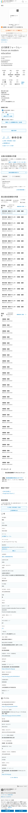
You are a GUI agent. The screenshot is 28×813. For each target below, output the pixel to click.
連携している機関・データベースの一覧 (17, 162)
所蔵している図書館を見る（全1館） (14, 122)
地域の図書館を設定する (14, 172)
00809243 (4, 549)
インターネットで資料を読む (7, 794)
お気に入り (4, 138)
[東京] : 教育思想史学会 (7, 556)
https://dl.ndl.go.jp (6, 774)
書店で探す (14, 130)
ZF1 (3, 628)
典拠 (13, 550)
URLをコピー (8, 138)
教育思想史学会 (5, 547)
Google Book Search (8, 493)
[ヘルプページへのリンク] (15, 25)
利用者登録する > (4, 40)
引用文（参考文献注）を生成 (9, 140)
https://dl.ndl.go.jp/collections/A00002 (11, 715)
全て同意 (21, 810)
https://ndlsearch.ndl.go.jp (8, 669)
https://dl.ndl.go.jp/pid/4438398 (9, 706)
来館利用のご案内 (20, 206)
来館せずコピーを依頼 (8, 116)
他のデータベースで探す (9, 145)
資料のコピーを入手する (6, 796)
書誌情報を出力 (7, 143)
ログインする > (4, 42)
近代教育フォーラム (6, 536)
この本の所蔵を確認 (20, 189)
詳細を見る (22, 82)
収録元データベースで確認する (14, 30)
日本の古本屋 (6, 491)
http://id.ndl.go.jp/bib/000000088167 (11, 676)
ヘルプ (20, 168)
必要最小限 (7, 810)
